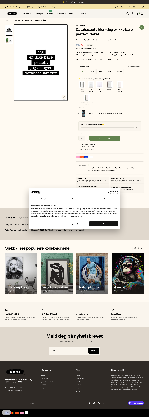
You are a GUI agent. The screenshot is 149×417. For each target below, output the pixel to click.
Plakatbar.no (81, 26)
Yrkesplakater (110, 170)
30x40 (91, 71)
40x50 (100, 71)
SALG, (103, 170)
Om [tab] (105, 199)
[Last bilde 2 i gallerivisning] (9, 40)
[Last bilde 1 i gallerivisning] (9, 30)
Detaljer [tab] (74, 199)
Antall (80, 133)
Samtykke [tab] (44, 199)
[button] (27, 13)
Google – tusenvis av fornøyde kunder (103, 40)
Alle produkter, (93, 168)
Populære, (97, 170)
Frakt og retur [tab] (11, 217)
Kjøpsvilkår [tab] (23, 217)
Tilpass (73, 224)
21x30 (82, 71)
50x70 (110, 71)
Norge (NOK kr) (118, 7)
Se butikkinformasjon (87, 149)
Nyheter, (133, 168)
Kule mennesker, (124, 168)
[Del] (141, 27)
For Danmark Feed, (112, 168)
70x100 (119, 71)
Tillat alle (103, 224)
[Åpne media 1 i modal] (41, 62)
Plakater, (91, 170)
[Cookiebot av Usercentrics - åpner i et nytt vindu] (109, 192)
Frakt (85, 48)
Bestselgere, (102, 168)
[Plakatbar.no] (15, 374)
